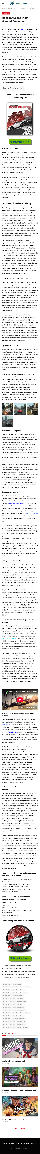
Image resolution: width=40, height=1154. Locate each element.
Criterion (23, 29)
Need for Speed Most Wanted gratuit (14, 1010)
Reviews (11, 1144)
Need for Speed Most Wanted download (15, 993)
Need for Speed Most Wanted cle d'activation (17, 987)
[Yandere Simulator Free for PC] (20, 1048)
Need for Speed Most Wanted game (13, 1004)
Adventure (6, 13)
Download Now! (21, 141)
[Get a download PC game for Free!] (20, 3)
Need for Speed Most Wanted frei (13, 998)
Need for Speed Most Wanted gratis (14, 1007)
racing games (6, 724)
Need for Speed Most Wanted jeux (13, 1016)
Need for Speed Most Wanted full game (15, 1001)
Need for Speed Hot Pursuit (18, 503)
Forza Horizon (13, 732)
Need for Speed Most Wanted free (13, 995)
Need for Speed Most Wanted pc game (14, 1021)
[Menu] (3, 3)
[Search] (37, 3)
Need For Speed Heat (9, 638)
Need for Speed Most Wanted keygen (14, 1018)
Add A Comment (19, 1129)
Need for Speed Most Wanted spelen (14, 1024)
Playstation (25, 1144)
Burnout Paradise (32, 513)
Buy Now (34, 1144)
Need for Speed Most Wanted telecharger (15, 1027)
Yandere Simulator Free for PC (14, 1061)
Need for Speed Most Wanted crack (13, 990)
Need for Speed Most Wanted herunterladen (16, 1013)
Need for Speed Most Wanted (12, 984)
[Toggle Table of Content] (21, 88)
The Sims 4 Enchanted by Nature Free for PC (19, 1090)
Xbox (17, 1144)
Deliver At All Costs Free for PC (14, 1119)
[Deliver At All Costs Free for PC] (20, 1106)
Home (5, 1144)
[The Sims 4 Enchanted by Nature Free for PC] (20, 1077)
